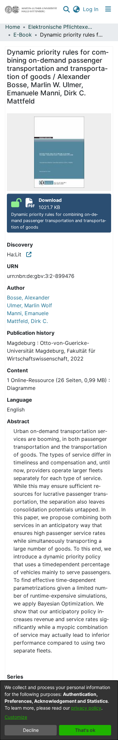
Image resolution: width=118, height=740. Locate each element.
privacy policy (86, 708)
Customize (16, 717)
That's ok (85, 730)
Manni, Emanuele (28, 313)
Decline (31, 730)
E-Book (22, 34)
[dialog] (59, 710)
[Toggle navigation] (108, 9)
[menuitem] (76, 9)
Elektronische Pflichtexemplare (61, 27)
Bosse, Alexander (28, 297)
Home (12, 27)
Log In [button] (91, 9)
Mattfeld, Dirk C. (27, 321)
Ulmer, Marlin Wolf (29, 305)
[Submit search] (66, 9)
